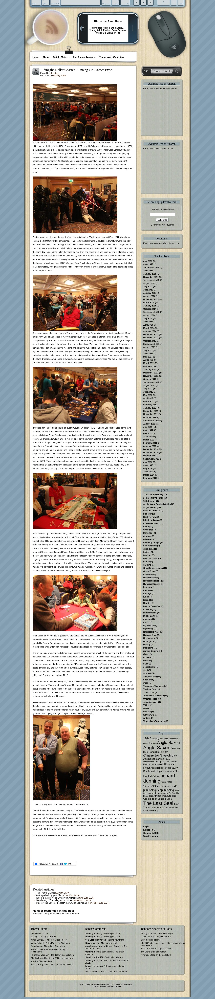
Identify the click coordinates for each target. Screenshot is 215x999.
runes (146, 660)
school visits (149, 667)
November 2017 (151, 277)
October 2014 (149, 309)
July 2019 (148, 261)
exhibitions (148, 549)
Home (35, 57)
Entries (149, 830)
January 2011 (149, 446)
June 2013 (148, 353)
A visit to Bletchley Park (41, 961)
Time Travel (148, 692)
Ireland (146, 590)
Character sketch (151, 523)
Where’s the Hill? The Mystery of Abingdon (57, 898)
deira (168, 759)
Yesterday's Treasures (154, 721)
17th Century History (153, 495)
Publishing (148, 648)
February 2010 (150, 478)
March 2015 (149, 302)
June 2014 (148, 322)
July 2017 (148, 286)
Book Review (149, 517)
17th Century (151, 738)
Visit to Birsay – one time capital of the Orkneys (52, 964)
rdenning (54, 73)
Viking (146, 705)
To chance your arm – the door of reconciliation (52, 955)
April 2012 (148, 398)
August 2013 (149, 347)
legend (146, 600)
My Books (148, 625)
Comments (151, 833)
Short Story (148, 680)
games (146, 562)
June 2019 (148, 264)
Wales (146, 708)
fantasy (146, 552)
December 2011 (150, 411)
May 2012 (148, 395)
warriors (147, 810)
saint (145, 664)
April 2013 (148, 360)
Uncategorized (59, 75)
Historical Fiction (151, 581)
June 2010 (148, 465)
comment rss (58, 914)
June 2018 (148, 271)
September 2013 (151, 344)
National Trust (150, 635)
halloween (148, 574)
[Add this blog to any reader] (52, 34)
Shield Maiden (61, 57)
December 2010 (151, 449)
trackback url (73, 914)
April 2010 (148, 472)
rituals (146, 654)
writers (146, 718)
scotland (147, 673)
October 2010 (149, 456)
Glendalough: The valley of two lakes (54, 900)
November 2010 (151, 452)
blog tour (147, 514)
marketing (148, 609)
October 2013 (149, 341)
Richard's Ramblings (108, 21)
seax (169, 786)
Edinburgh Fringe (151, 542)
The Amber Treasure (84, 57)
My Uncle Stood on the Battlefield (156, 955)
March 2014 (149, 328)
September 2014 (151, 312)
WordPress (129, 984)
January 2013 (149, 369)
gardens (147, 565)
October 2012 (149, 379)
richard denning (150, 651)
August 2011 (149, 424)
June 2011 (148, 430)
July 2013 (148, 350)
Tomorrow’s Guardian (111, 57)
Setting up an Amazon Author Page (157, 933)
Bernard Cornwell (151, 510)
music (146, 622)
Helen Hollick (149, 577)
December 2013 (151, 334)
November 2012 (151, 376)
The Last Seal (149, 689)
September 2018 (151, 267)
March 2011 (148, 440)
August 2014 (149, 315)
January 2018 (149, 274)
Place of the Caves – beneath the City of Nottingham (62, 903)
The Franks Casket (45, 893)
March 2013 (149, 363)
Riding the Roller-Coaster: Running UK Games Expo (76, 70)
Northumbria (149, 638)
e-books (147, 539)
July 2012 (148, 389)
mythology (148, 629)
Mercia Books (150, 613)
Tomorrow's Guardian (153, 696)
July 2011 (147, 427)
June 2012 (148, 392)
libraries (147, 603)
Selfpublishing (150, 676)
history (146, 587)
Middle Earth (149, 616)
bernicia (176, 748)
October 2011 (149, 417)
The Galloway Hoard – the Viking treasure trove (52, 958)
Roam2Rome (115, 986)
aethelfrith (164, 739)
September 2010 (151, 459)
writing (154, 810)
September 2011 (151, 420)
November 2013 (151, 338)
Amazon (152, 743)
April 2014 (148, 325)
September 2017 (151, 280)
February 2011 (150, 443)
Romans (147, 657)
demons (147, 536)
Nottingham (148, 641)
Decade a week (156, 758)
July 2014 (148, 318)
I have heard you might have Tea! (156, 937)
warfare (147, 712)
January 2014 (149, 331)
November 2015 (151, 299)
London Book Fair (151, 606)
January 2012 (149, 408)
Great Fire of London (153, 568)
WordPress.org (150, 836)
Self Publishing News (150, 940)
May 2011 (147, 433)
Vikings (175, 807)
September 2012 (151, 382)
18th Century (149, 501)
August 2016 (149, 296)
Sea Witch (161, 786)
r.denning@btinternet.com (167, 243)
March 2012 (149, 401)
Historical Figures (151, 584)
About (46, 57)
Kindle (146, 597)
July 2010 (148, 462)
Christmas (148, 530)
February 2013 (150, 366)
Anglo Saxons (150, 507)
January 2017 (149, 293)
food (157, 761)
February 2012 (150, 405)
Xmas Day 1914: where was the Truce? (49, 940)
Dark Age (147, 533)
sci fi (145, 670)
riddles (163, 782)
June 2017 (148, 290)
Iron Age (147, 593)
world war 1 (148, 715)
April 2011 (148, 436)
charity (146, 526)
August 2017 (149, 283)
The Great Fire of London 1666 (159, 797)
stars (145, 683)
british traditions (151, 520)
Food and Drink (150, 558)
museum (147, 619)
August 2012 (149, 385)
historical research (160, 768)
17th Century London (153, 498)
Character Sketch (157, 755)
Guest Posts (149, 571)
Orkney (146, 644)
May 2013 (148, 357)
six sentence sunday (158, 793)
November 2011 (150, 414)
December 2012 (151, 373)
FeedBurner (168, 225)
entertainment (150, 546)
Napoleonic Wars (151, 632)
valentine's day (150, 702)
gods (162, 761)
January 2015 (149, 306)
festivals (147, 555)
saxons (149, 786)
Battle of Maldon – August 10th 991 (157, 948)
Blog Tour (148, 752)
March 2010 (149, 475)
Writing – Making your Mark (49, 895)
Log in (146, 827)
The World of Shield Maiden (153, 952)
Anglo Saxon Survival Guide (156, 504)
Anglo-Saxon (168, 742)
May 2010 (148, 468)
